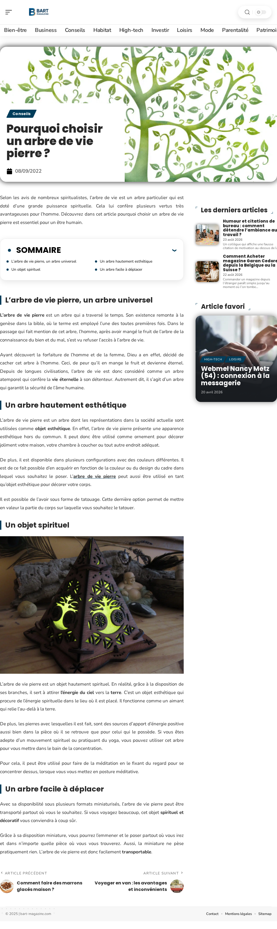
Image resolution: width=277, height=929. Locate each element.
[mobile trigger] (10, 12)
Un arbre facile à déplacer (121, 269)
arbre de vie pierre (94, 476)
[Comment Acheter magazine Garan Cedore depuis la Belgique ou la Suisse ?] (207, 271)
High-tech (213, 359)
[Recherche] (247, 12)
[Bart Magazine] (39, 12)
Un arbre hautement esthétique (126, 261)
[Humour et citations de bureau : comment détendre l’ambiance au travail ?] (207, 234)
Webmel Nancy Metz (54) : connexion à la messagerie (235, 375)
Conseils (21, 113)
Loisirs (235, 359)
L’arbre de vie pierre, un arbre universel (43, 261)
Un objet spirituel (25, 269)
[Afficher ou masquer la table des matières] (118, 250)
